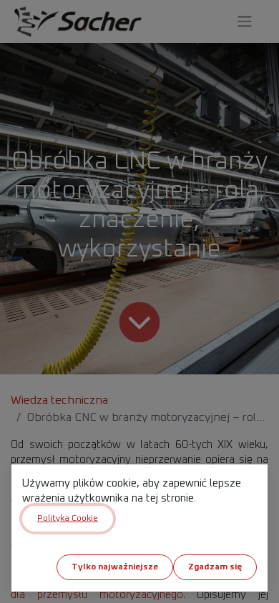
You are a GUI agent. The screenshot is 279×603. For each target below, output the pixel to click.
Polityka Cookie (67, 518)
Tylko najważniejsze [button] (115, 567)
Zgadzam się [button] (215, 567)
